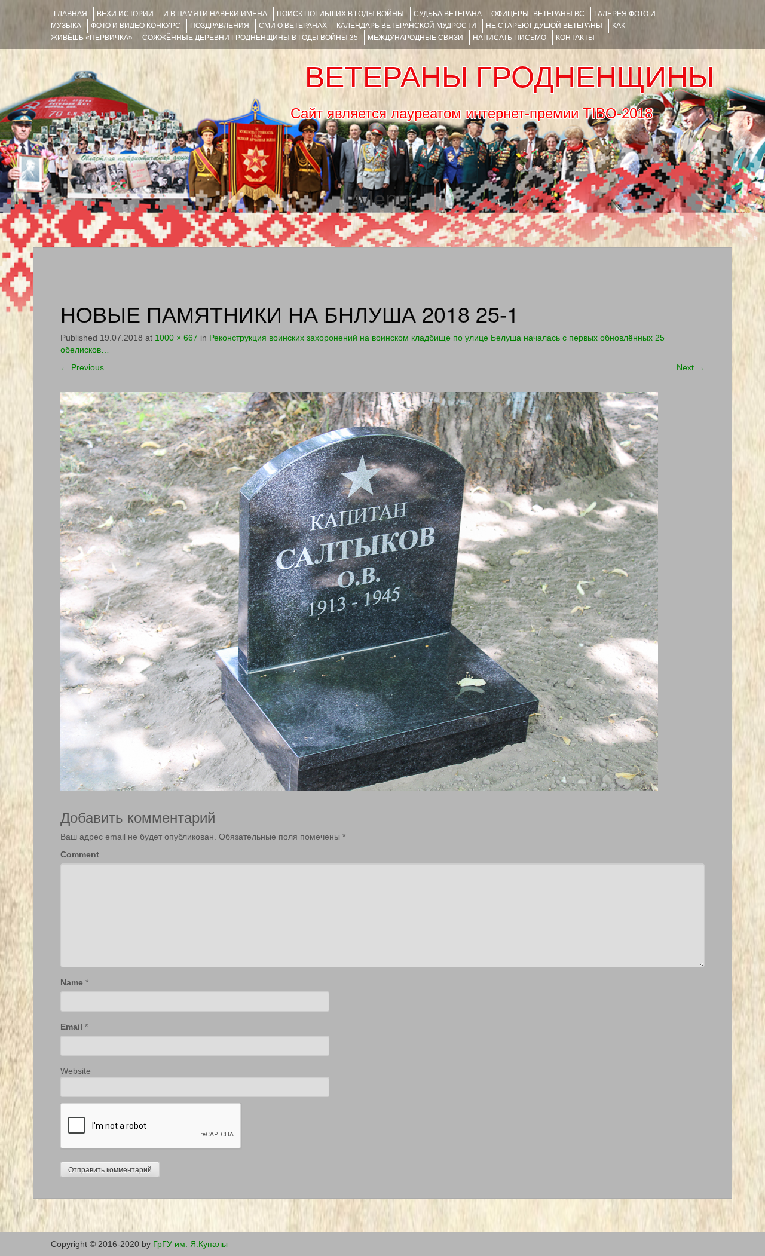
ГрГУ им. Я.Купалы (190, 1244)
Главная (70, 14)
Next (691, 367)
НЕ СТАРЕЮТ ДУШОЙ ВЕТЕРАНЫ (544, 26)
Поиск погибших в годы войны (340, 14)
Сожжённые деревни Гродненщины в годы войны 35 (250, 37)
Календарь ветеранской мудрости (406, 26)
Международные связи (415, 37)
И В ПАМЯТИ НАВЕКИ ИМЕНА (215, 14)
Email (71, 1026)
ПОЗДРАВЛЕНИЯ (219, 26)
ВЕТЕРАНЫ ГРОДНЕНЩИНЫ (509, 77)
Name (71, 982)
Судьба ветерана (448, 14)
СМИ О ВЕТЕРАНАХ (293, 26)
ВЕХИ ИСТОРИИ (125, 14)
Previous (82, 367)
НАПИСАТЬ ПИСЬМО (509, 37)
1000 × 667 (176, 337)
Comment (79, 854)
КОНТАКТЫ (575, 37)
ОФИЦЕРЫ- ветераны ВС (538, 14)
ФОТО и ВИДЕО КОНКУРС (135, 26)
